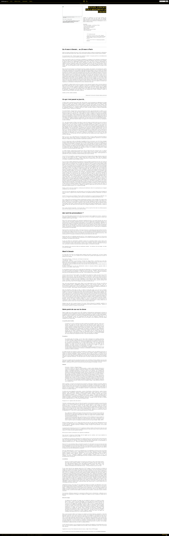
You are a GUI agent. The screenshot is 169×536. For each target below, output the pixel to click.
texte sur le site (92, 34)
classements (24, 1)
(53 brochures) (68, 22)
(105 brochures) (70, 21)
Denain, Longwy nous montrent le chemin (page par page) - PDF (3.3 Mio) (96, 36)
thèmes (30, 1)
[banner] (5, 1)
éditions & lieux (17, 1)
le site (11, 1)
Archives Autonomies (102, 531)
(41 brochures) (73, 20)
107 (87, 528)
